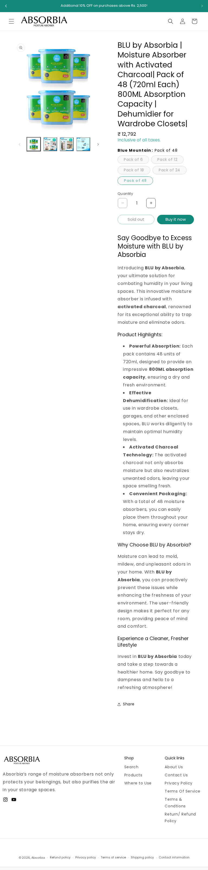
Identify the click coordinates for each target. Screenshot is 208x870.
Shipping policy (142, 857)
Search (131, 767)
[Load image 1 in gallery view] (34, 144)
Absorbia (38, 857)
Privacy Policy (178, 783)
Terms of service (113, 857)
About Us (174, 767)
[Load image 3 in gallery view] (67, 144)
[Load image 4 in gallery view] (83, 144)
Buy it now (175, 219)
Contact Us (176, 775)
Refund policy (60, 857)
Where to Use (138, 783)
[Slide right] (98, 144)
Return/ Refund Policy (180, 817)
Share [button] (129, 704)
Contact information (174, 857)
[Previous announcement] (6, 6)
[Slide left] (19, 144)
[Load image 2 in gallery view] (50, 144)
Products (133, 775)
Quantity (125, 193)
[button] (11, 21)
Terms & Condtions (175, 803)
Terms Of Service (182, 791)
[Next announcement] (202, 6)
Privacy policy (85, 857)
